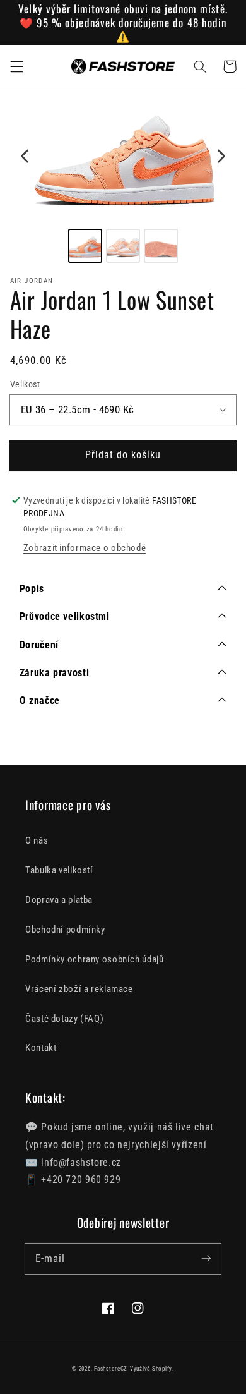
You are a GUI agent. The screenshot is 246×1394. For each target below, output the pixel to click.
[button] (16, 66)
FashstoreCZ (110, 1369)
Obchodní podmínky (65, 929)
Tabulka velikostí (59, 870)
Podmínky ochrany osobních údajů (94, 959)
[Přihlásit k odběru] (206, 1258)
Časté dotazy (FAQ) (64, 1018)
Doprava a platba (59, 900)
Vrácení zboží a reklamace (79, 989)
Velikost (25, 384)
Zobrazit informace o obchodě (84, 548)
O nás (36, 840)
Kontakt (40, 1047)
